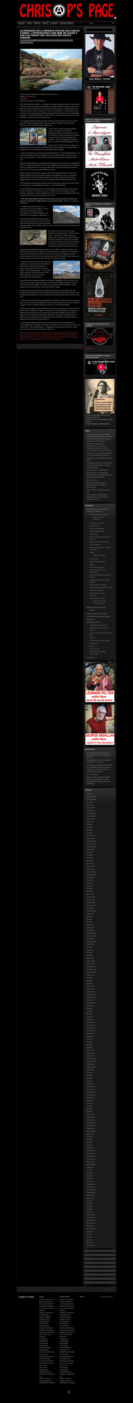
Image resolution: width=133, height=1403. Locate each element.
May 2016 (89, 1078)
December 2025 (91, 796)
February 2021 (90, 928)
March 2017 (90, 1050)
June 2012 (89, 1204)
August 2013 (90, 1167)
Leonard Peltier (94, 559)
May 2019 (89, 980)
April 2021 (89, 922)
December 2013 (91, 1156)
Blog (29, 23)
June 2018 (89, 1011)
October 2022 (90, 877)
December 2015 (91, 1092)
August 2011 (90, 1231)
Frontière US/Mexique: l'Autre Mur (99, 542)
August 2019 (90, 975)
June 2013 (89, 1173)
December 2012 (91, 1190)
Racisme (92, 646)
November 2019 (91, 969)
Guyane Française (95, 544)
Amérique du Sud (94, 526)
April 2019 (89, 983)
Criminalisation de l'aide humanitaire (100, 640)
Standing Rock (90, 619)
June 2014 (89, 1139)
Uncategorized (90, 657)
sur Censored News (30, 96)
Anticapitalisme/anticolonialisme (99, 625)
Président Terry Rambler (35, 334)
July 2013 (89, 1170)
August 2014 (90, 1134)
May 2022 (89, 889)
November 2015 (91, 1095)
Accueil (21, 23)
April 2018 (89, 1017)
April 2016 (89, 1081)
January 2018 (90, 1025)
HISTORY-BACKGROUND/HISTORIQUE (98, 617)
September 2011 (91, 1229)
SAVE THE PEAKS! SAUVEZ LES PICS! (101, 587)
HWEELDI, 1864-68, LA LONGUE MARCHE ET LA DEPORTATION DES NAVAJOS (99, 454)
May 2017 (89, 1045)
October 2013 (90, 1162)
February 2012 (90, 1215)
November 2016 (91, 1061)
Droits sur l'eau (94, 534)
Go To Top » (110, 1289)
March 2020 (90, 958)
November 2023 (91, 844)
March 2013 (90, 1181)
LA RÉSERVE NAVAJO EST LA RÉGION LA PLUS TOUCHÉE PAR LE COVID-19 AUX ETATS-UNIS (99, 465)
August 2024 (90, 822)
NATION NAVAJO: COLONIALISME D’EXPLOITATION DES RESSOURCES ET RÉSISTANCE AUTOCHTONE (99, 475)
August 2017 (90, 1036)
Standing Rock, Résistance (99, 555)
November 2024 (91, 816)
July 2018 (89, 1008)
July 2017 (89, 1039)
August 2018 (90, 1006)
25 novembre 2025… (92, 774)
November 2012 (91, 1192)
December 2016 (91, 1059)
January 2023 (90, 869)
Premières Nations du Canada (98, 585)
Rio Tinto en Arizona (43, 337)
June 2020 (89, 950)
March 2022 (90, 894)
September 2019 (91, 972)
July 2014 (89, 1137)
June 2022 (89, 886)
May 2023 (89, 858)
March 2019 (90, 986)
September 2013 (91, 1164)
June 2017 (89, 1042)
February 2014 (90, 1151)
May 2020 (89, 953)
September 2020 (91, 941)
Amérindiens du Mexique (97, 523)
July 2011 (89, 1234)
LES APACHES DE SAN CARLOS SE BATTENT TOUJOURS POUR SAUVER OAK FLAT (98, 755)
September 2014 (91, 1131)
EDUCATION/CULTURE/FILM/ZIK (96, 614)
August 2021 (90, 914)
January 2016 (90, 1089)
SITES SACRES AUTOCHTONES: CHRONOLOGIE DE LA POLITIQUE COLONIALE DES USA (97, 497)
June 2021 (89, 916)
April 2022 (89, 891)
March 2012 (90, 1212)
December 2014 (91, 1123)
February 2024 (90, 835)
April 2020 (89, 955)
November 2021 (91, 905)
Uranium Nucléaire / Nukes (97, 598)
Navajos (92, 564)
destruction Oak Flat (64, 332)
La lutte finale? (94, 643)
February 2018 (90, 1022)
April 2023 (89, 861)
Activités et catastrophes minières (40, 40)
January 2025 (90, 810)
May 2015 (89, 1109)
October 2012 (90, 1195)
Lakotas (92, 552)
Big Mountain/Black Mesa (97, 528)
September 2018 (91, 1003)
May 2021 (89, 919)
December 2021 (91, 902)
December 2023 (91, 841)
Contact (54, 23)
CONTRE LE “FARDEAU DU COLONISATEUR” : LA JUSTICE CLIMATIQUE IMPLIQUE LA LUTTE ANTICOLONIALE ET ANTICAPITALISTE (99, 447)
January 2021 (90, 930)
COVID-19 (92, 638)
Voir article (88, 349)
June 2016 (89, 1075)
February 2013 (90, 1184)
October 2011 (90, 1226)
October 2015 (90, 1098)
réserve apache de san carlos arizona (51, 334)
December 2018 (91, 994)
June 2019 (89, 978)
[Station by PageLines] (68, 1392)
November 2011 (91, 1223)
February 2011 (90, 1245)
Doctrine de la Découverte (97, 531)
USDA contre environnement (55, 339)
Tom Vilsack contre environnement (39, 339)
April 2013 (89, 1178)
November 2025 (91, 799)
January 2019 (90, 992)
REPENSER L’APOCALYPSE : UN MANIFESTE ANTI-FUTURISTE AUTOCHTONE (96, 485)
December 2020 (91, 933)
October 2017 (90, 1033)
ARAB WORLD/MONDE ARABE (96, 607)
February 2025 (90, 808)
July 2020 (89, 947)
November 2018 (91, 997)
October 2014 (90, 1128)
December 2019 (91, 967)
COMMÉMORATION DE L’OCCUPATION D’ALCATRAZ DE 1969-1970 (98, 761)
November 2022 (91, 875)
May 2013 (89, 1176)
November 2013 (91, 1159)
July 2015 (89, 1103)
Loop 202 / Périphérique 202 (98, 561)
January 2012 (90, 1218)
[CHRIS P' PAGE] (67, 18)
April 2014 (89, 1145)
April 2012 (89, 1209)
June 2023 (89, 855)
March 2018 (90, 1020)
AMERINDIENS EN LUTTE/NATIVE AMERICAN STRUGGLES (97, 510)
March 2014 (90, 1148)
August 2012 (90, 1198)
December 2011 (91, 1220)
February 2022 (90, 897)
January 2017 (90, 1056)
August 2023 (90, 849)
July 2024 (89, 824)
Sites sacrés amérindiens (97, 590)
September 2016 (91, 1067)
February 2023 (90, 866)
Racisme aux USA (95, 649)
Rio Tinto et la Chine (54, 337)
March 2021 (90, 925)
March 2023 (90, 863)
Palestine (92, 610)
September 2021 (91, 911)
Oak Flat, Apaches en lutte (58, 40)
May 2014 (89, 1142)
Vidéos (45, 23)
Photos (37, 23)
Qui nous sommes (67, 23)
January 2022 (90, 900)
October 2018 (90, 1000)
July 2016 (89, 1072)
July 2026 (89, 794)
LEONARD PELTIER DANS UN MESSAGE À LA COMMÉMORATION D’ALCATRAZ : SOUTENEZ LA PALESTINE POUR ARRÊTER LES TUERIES (99, 768)
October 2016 (90, 1064)
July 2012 (89, 1201)
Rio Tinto (35, 337)
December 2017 (91, 1028)
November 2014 (91, 1125)
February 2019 (90, 989)
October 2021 (90, 908)
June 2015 (89, 1106)
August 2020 (90, 944)
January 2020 (90, 964)
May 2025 (89, 802)
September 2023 (91, 847)
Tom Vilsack (27, 339)
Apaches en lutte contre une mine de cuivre (36, 332)
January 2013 (90, 1187)
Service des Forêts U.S (65, 337)
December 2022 (91, 872)
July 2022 (89, 883)
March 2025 (90, 805)
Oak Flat (27, 334)
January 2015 (90, 1120)
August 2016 (90, 1070)
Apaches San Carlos (53, 332)
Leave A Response (75, 346)
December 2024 (91, 813)
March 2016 (90, 1084)
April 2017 (89, 1047)
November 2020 (91, 936)
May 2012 (89, 1206)
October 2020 (90, 939)
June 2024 (89, 827)
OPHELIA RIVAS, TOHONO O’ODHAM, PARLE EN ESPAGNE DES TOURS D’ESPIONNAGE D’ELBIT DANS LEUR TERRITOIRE (98, 780)
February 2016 (90, 1086)
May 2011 (89, 1240)
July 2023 (89, 852)
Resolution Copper (65, 334)
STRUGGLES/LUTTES (93, 622)
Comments (26, 346)
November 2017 (91, 1031)
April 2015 (89, 1111)
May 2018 (89, 1014)
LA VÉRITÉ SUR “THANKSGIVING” (97, 470)
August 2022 (90, 880)
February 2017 (90, 1053)
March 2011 (90, 1243)
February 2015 (90, 1117)
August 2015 (90, 1100)
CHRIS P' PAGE (26, 1297)
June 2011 (89, 1237)
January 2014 (90, 1153)
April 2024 (89, 833)
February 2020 (90, 961)
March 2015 (90, 1114)
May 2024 (89, 830)
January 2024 (90, 838)
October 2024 (90, 819)
